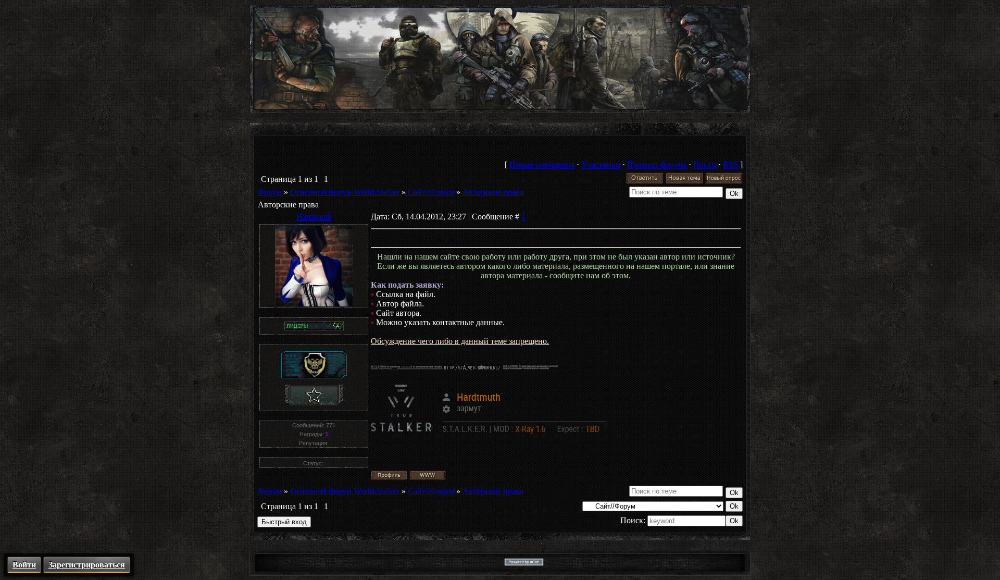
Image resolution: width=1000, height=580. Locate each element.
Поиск (704, 164)
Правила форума (656, 164)
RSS (730, 164)
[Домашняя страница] (427, 475)
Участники (600, 164)
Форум (269, 192)
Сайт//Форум (431, 192)
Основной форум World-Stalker (344, 192)
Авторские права (493, 192)
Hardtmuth (314, 216)
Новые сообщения (541, 164)
